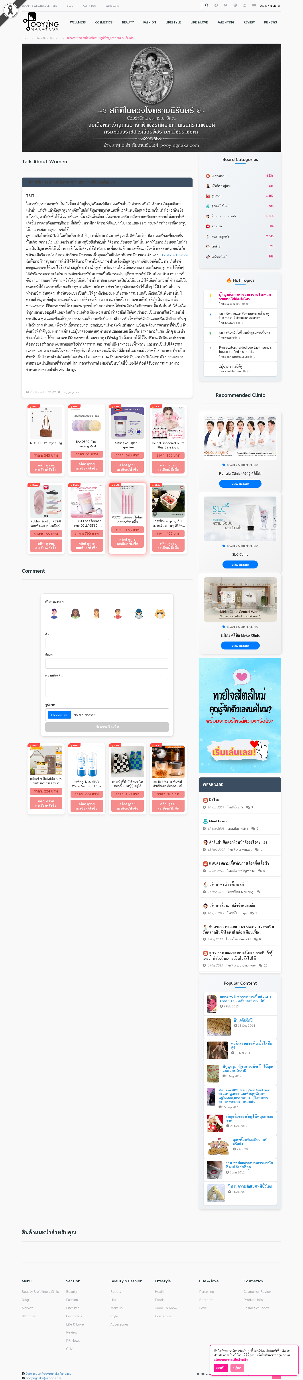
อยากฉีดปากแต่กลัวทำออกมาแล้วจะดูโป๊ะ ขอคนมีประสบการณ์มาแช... (244, 315)
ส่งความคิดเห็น (107, 727)
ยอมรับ (221, 1368)
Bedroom (206, 1299)
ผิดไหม (214, 800)
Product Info (253, 1299)
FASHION (149, 22)
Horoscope (163, 1316)
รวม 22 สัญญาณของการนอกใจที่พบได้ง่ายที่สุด (249, 1165)
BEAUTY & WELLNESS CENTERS (39, 5)
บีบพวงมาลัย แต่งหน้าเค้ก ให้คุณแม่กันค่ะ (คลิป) (247, 1068)
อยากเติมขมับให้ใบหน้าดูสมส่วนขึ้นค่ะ (244, 332)
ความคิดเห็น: (54, 675)
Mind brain (218, 821)
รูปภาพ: (50, 704)
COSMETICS (103, 22)
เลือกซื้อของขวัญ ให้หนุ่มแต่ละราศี (249, 1118)
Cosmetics (74, 1316)
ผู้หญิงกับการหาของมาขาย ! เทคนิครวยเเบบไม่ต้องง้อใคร (245, 296)
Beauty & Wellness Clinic (40, 1291)
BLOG (70, 5)
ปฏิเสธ (237, 1368)
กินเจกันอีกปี (243, 1020)
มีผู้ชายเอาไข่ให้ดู (230, 366)
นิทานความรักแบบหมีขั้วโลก (250, 1186)
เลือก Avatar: (54, 601)
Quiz (69, 1348)
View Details (240, 484)
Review (71, 1332)
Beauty (71, 1291)
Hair (113, 1299)
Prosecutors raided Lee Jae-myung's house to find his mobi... (245, 349)
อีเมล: (49, 655)
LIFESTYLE (173, 22)
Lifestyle (73, 1307)
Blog (25, 1299)
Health (160, 1291)
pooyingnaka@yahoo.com (43, 1378)
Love (203, 1307)
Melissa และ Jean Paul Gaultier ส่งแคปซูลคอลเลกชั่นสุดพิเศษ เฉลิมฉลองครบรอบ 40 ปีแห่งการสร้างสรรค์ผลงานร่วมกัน (244, 1096)
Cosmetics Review (258, 1291)
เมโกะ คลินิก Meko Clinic (240, 635)
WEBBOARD (112, 5)
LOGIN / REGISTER (270, 5)
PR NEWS (270, 22)
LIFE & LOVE (199, 22)
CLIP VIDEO (89, 5)
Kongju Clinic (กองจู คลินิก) (240, 473)
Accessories (119, 1324)
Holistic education (174, 255)
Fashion (72, 1299)
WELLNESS (78, 22)
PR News (73, 1340)
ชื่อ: (47, 635)
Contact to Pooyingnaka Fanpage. (49, 1373)
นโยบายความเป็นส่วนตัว (231, 1359)
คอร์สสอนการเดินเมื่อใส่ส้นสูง (251, 1045)
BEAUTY (128, 22)
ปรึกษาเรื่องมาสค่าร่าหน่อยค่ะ (232, 905)
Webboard (29, 1316)
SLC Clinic (240, 554)
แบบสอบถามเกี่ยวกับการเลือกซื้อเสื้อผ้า (239, 863)
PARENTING (225, 22)
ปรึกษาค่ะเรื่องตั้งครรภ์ (226, 884)
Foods (159, 1299)
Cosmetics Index (256, 1307)
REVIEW (249, 22)
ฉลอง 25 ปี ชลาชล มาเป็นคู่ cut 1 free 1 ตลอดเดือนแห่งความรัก (246, 999)
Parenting (206, 1291)
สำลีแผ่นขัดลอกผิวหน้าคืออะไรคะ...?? (238, 842)
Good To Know (166, 1307)
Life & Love (75, 1324)
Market (27, 1307)
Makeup (116, 1307)
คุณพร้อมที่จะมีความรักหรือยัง (251, 1141)
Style (114, 1316)
